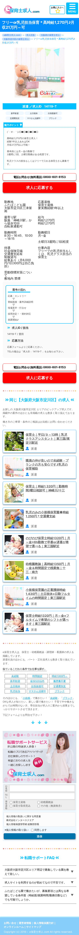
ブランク (60, 691)
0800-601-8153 (39, 177)
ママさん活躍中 (37, 691)
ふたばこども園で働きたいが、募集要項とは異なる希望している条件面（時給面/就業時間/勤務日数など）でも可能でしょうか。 (37, 895)
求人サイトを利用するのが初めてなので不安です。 (35, 882)
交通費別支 (59, 686)
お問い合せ (10, 922)
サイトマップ (33, 926)
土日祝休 (15, 686)
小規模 (26, 698)
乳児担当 (15, 691)
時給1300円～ (59, 675)
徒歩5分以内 (37, 680)
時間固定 (37, 675)
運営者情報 (25, 922)
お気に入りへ (57, 7)
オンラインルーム (14, 926)
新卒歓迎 (15, 680)
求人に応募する (39, 187)
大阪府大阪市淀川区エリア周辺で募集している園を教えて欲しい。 (37, 871)
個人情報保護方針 (44, 922)
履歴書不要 (59, 680)
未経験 (15, 675)
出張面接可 (37, 686)
